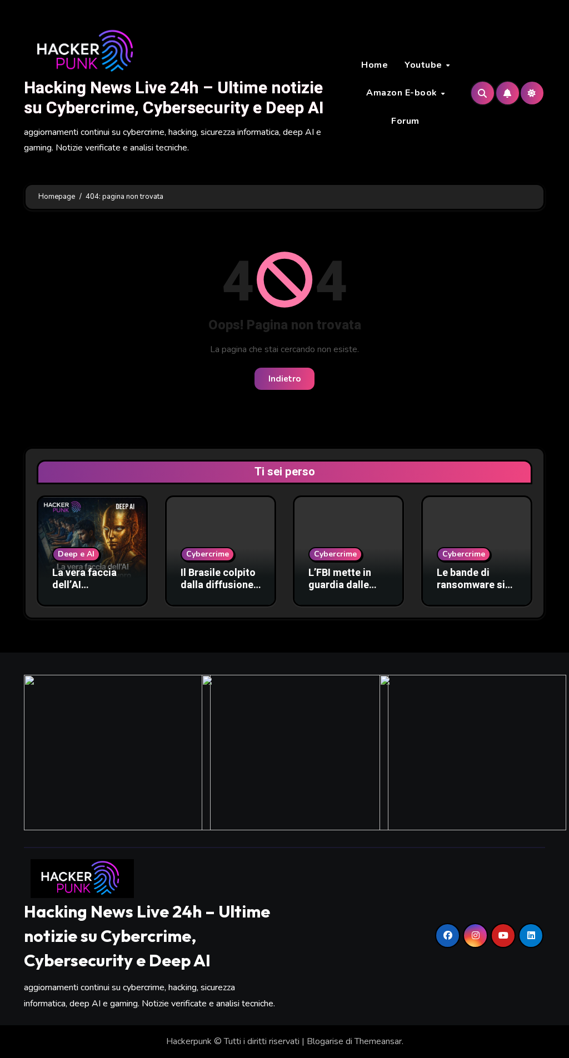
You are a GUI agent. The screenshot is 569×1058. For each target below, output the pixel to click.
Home (374, 65)
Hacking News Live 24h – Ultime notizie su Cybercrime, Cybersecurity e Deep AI (173, 98)
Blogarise (325, 1041)
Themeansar (378, 1041)
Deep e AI (76, 554)
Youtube (425, 65)
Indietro (284, 378)
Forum (405, 121)
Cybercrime (207, 554)
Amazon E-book (403, 93)
